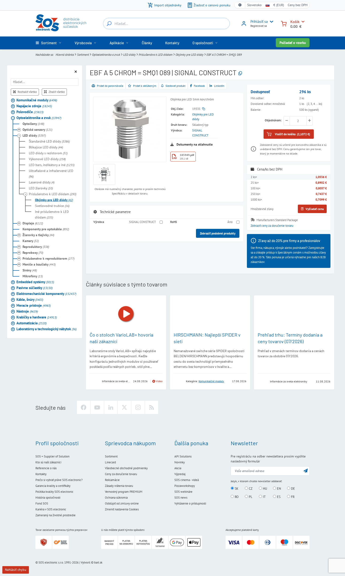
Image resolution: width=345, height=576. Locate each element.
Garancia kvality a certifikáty (52, 486)
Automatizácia (31, 323)
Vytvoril (85, 562)
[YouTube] (97, 407)
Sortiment (83, 54)
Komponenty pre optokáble (46, 229)
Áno (230, 222)
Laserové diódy (41, 182)
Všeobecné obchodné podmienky (126, 468)
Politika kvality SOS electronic (54, 492)
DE (292, 488)
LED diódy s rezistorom (48, 153)
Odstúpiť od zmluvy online (122, 503)
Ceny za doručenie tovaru (121, 474)
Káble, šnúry (29, 299)
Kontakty (40, 474)
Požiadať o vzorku (293, 42)
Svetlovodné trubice (52, 205)
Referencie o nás (46, 468)
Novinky (179, 462)
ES (278, 497)
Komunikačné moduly (36, 100)
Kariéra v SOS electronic (50, 509)
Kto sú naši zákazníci (48, 462)
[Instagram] (138, 407)
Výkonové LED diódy (47, 159)
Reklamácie (112, 480)
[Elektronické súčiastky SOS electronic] (60, 22)
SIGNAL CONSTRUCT (142, 222)
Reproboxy (33, 252)
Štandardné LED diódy (49, 141)
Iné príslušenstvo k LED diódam (52, 214)
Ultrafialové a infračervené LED (51, 173)
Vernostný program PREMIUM (123, 492)
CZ (250, 488)
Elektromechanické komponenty (46, 293)
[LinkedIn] (110, 407)
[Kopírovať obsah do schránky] (240, 73)
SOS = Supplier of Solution (52, 456)
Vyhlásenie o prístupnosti (190, 503)
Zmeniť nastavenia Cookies (122, 509)
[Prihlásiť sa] (244, 25)
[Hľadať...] (109, 23)
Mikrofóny (33, 276)
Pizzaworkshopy (184, 486)
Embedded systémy (35, 281)
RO (236, 497)
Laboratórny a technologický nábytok (46, 328)
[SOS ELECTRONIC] (262, 381)
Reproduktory (36, 246)
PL (250, 497)
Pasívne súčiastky (34, 287)
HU (264, 488)
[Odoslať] (305, 470)
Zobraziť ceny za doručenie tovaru (272, 225)
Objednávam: (273, 120)
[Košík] (284, 23)
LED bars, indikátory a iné (51, 165)
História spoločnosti (47, 498)
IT (264, 497)
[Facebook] (83, 407)
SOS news (180, 498)
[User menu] (270, 22)
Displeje (33, 223)
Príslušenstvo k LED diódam (155, 54)
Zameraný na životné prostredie (55, 515)
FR (292, 497)
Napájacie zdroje (34, 105)
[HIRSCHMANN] (178, 381)
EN (278, 488)
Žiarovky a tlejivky (38, 235)
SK (236, 488)
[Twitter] (124, 407)
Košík (294, 21)
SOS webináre (183, 492)
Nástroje (27, 311)
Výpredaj (179, 474)
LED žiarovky (41, 188)
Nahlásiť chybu (15, 570)
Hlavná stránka (65, 54)
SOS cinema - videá (186, 480)
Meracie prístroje (33, 305)
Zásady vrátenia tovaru (119, 486)
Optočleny (33, 123)
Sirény (30, 270)
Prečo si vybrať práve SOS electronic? (59, 480)
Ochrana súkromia (116, 498)
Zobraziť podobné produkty (217, 233)
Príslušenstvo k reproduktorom (48, 258)
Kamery (31, 240)
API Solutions (183, 456)
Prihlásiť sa (259, 21)
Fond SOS (41, 503)
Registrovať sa (258, 26)
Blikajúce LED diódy (46, 147)
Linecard (110, 462)
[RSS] (151, 407)
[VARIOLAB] (94, 381)
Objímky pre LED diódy (189, 54)
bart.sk (98, 562)
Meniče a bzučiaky (39, 264)
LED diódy (129, 54)
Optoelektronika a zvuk (106, 54)
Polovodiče (29, 111)
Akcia (177, 468)
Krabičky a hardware (36, 317)
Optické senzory (37, 129)
